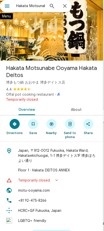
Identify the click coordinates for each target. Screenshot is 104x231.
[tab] (25, 109)
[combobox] (30, 6)
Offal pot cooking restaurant (30, 94)
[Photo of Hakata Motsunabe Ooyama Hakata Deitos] (51, 30)
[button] (51, 180)
